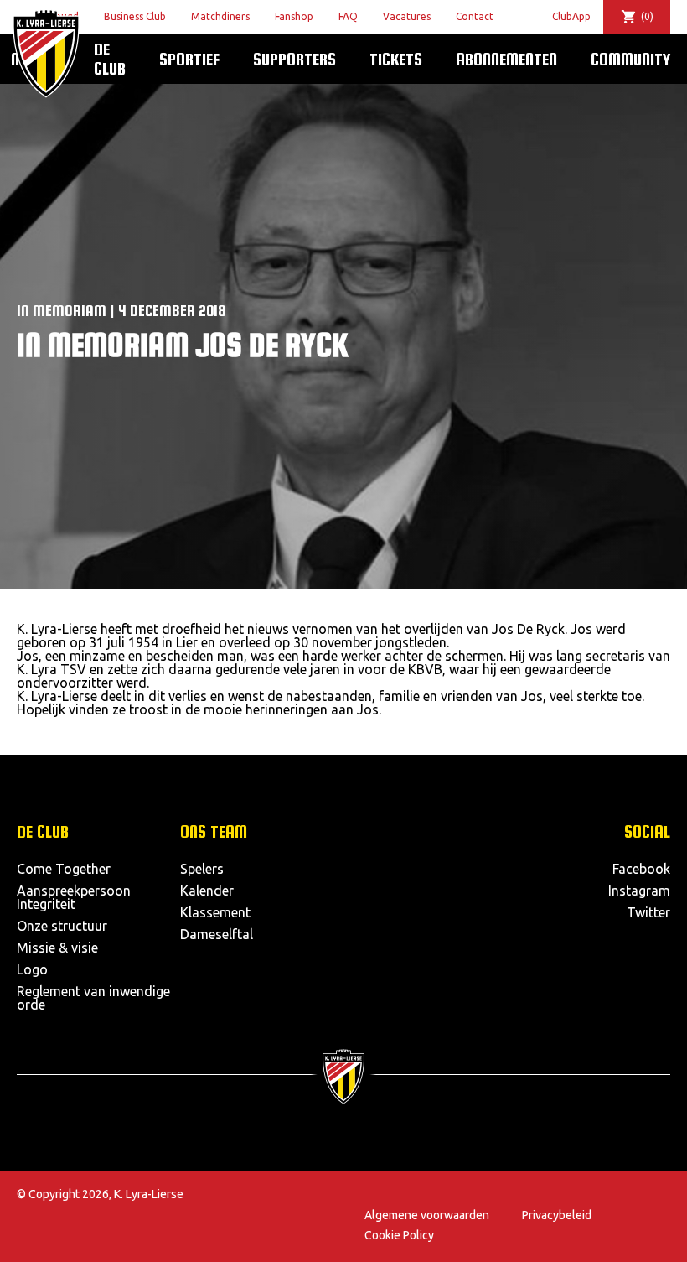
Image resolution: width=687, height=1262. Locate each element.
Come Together (64, 868)
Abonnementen (506, 59)
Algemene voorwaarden (426, 1215)
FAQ (348, 16)
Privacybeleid (556, 1215)
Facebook (641, 868)
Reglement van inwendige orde (93, 998)
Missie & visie (57, 947)
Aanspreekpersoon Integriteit (74, 897)
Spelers (202, 868)
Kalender (207, 890)
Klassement (215, 912)
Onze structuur (62, 925)
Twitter (648, 912)
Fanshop (294, 16)
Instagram (639, 890)
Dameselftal (216, 934)
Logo (32, 969)
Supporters (294, 59)
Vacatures (407, 16)
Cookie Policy (399, 1235)
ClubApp (571, 16)
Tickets (395, 59)
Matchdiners (220, 16)
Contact (474, 16)
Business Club (135, 16)
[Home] (46, 53)
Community (630, 59)
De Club (110, 58)
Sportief (189, 59)
